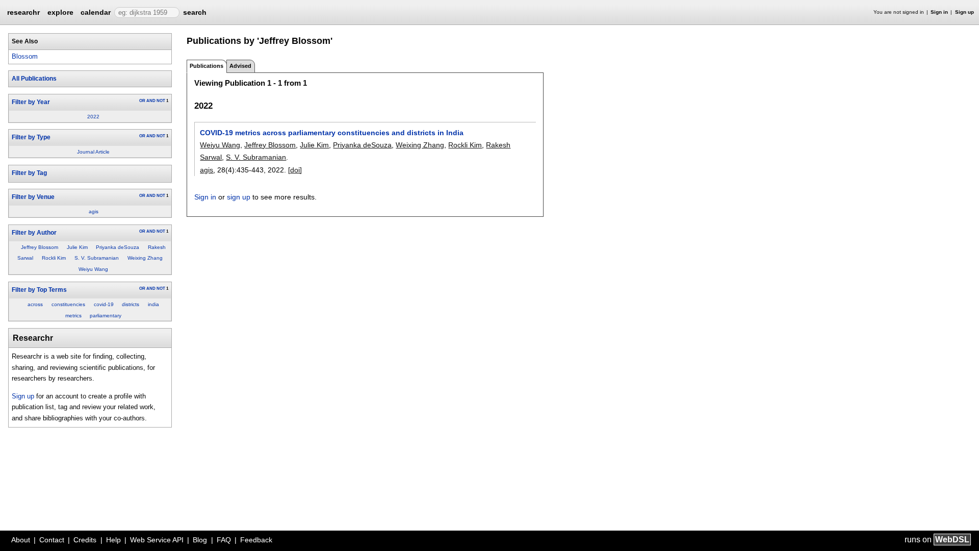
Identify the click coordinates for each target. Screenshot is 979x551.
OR (142, 100)
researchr (23, 11)
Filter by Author (34, 233)
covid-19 (104, 304)
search (195, 12)
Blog (200, 540)
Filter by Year (31, 102)
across (35, 304)
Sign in (939, 12)
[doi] (295, 170)
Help (113, 540)
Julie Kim (77, 247)
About (20, 540)
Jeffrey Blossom (39, 247)
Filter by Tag (29, 173)
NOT (161, 100)
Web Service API (157, 540)
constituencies (68, 304)
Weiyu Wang (93, 269)
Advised (240, 66)
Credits (84, 540)
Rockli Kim (54, 258)
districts (130, 304)
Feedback (256, 540)
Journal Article (93, 152)
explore (60, 12)
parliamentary (105, 315)
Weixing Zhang (145, 258)
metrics (73, 315)
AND (151, 100)
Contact (51, 540)
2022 (93, 116)
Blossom (25, 56)
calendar (96, 12)
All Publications (34, 79)
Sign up (964, 12)
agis (93, 211)
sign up (238, 197)
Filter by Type (31, 137)
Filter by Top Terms (39, 290)
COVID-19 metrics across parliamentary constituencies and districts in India (331, 133)
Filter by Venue (33, 197)
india (153, 304)
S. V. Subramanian (96, 258)
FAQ (224, 540)
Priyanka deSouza (117, 247)
